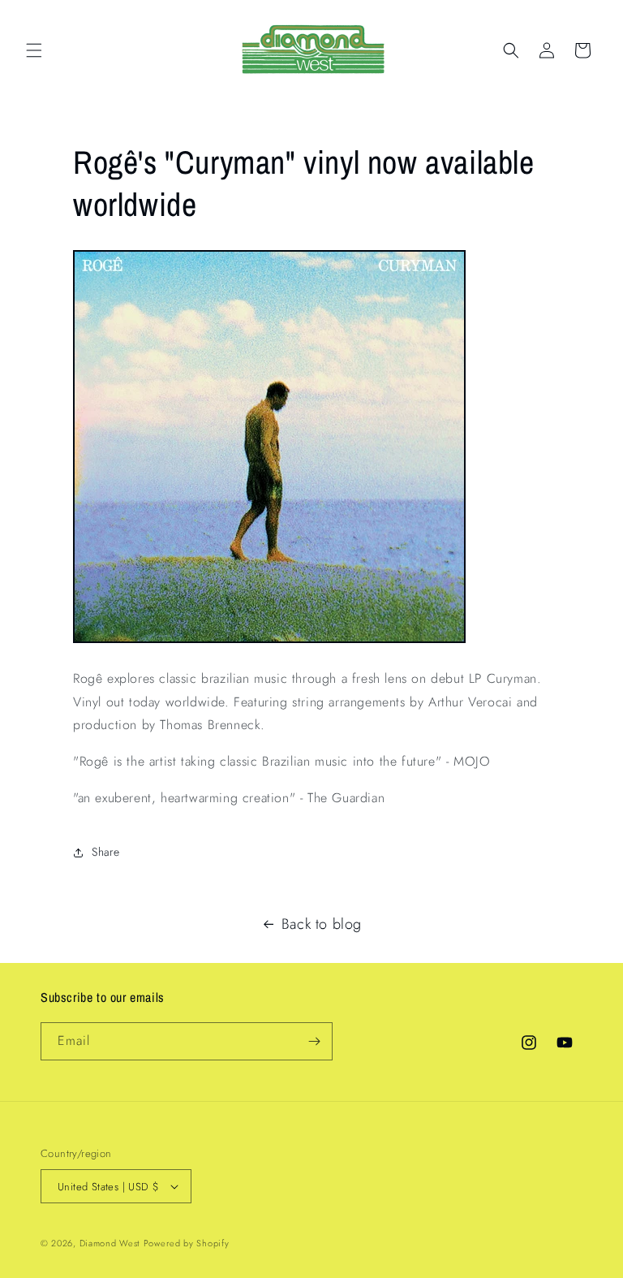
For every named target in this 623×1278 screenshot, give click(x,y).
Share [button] (106, 852)
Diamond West (109, 1243)
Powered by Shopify (187, 1243)
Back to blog (321, 924)
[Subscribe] (314, 1041)
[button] (34, 50)
